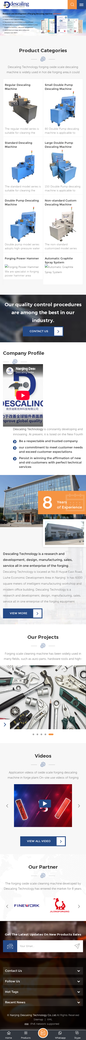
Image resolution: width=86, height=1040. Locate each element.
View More (18, 613)
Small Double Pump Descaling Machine (59, 87)
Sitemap (38, 1019)
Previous (7, 806)
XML (49, 1019)
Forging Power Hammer (22, 258)
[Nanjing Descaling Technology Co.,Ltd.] (16, 5)
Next (79, 806)
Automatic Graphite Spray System (59, 260)
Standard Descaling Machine (18, 145)
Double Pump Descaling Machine (22, 202)
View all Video (39, 841)
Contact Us (39, 331)
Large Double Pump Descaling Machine (59, 145)
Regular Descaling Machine (17, 87)
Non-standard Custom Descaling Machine (60, 202)
